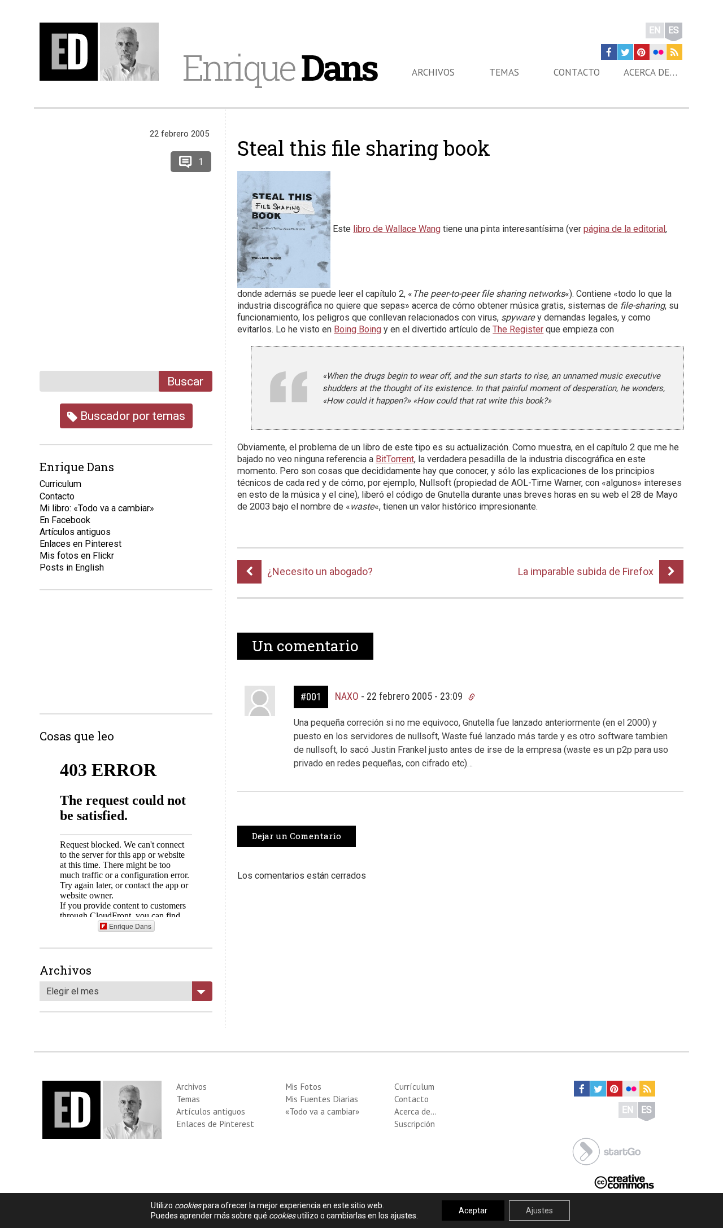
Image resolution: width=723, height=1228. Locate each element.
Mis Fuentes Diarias (321, 1098)
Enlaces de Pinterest (215, 1123)
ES (673, 30)
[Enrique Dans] (102, 52)
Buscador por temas (131, 416)
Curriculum (60, 484)
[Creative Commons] (624, 1181)
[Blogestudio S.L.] (607, 1150)
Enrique (279, 67)
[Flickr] (658, 52)
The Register (518, 329)
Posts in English (72, 567)
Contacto (577, 72)
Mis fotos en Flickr (77, 555)
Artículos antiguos (75, 532)
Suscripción (414, 1123)
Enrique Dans (130, 926)
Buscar (185, 381)
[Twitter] (625, 52)
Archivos (433, 72)
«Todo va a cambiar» (322, 1111)
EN (655, 30)
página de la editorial (624, 228)
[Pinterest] (642, 52)
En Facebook (65, 520)
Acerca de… (650, 72)
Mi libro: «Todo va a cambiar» (97, 508)
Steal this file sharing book (363, 147)
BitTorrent (395, 459)
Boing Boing (357, 329)
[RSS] (674, 52)
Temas (504, 72)
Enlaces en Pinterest (80, 543)
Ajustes (539, 1210)
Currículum (414, 1086)
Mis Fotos (303, 1086)
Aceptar (473, 1210)
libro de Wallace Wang (397, 228)
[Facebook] (609, 52)
